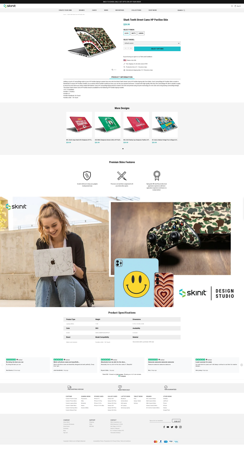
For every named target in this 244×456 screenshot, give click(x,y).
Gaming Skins (85, 396)
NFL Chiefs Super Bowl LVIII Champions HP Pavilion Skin (136, 140)
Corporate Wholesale (68, 424)
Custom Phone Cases (71, 398)
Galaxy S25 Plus (112, 401)
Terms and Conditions (146, 56)
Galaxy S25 (111, 398)
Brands (148, 396)
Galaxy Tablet (137, 401)
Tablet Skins (138, 396)
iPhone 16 (96, 398)
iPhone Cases (98, 396)
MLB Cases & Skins (151, 401)
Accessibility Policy (98, 441)
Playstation (84, 398)
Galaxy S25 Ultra (112, 403)
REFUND (91, 426)
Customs (69, 396)
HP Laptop (123, 405)
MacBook (123, 398)
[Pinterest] (176, 427)
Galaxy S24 (111, 405)
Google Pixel (166, 410)
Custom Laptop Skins (71, 403)
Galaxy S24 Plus (112, 407)
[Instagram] (180, 427)
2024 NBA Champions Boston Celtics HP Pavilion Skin (165, 140)
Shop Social (66, 426)
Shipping (91, 422)
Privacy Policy (116, 441)
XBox (82, 401)
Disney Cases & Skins (151, 405)
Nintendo (83, 403)
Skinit (9, 6)
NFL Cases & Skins (151, 398)
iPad (135, 398)
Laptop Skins (125, 396)
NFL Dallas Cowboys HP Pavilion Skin (76, 140)
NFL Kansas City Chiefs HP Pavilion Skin (106, 140)
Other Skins (167, 396)
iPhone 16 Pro (98, 403)
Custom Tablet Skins (71, 405)
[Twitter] (172, 427)
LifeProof (165, 401)
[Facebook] (164, 427)
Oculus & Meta (84, 407)
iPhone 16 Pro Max (99, 405)
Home (64, 14)
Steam (82, 405)
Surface (136, 403)
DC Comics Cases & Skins (152, 407)
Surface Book (124, 401)
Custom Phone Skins (71, 401)
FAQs (90, 424)
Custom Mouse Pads (71, 410)
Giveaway (65, 428)
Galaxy (165, 407)
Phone (165, 403)
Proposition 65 (108, 441)
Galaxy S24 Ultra (112, 410)
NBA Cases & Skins (151, 403)
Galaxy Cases (112, 396)
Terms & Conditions (126, 441)
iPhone (165, 405)
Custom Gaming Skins (71, 407)
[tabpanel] (79, 130)
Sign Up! (65, 432)
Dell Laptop (124, 403)
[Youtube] (168, 427)
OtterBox (165, 398)
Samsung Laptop (125, 407)
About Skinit (66, 422)
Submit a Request (115, 428)
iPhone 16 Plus (98, 401)
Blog (64, 430)
